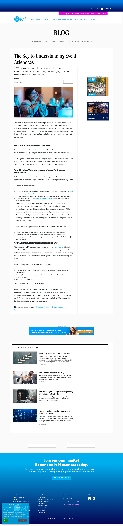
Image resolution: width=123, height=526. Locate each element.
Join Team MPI (42, 508)
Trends (62, 41)
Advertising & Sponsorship (45, 499)
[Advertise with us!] (61, 331)
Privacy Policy (41, 510)
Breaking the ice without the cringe (52, 372)
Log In (67, 14)
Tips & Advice (74, 41)
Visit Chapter (101, 13)
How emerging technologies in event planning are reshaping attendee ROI (56, 392)
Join (32, 19)
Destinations (87, 41)
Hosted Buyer (41, 503)
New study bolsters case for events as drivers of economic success (55, 412)
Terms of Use (41, 512)
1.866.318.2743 (107, 9)
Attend (54, 19)
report (33, 150)
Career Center (41, 495)
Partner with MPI (65, 19)
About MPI (93, 19)
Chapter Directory (43, 501)
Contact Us (94, 9)
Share (67, 82)
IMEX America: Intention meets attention (54, 353)
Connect (45, 19)
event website (58, 247)
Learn (38, 19)
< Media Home (35, 41)
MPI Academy (41, 497)
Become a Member (61, 478)
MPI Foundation (80, 19)
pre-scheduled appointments (45, 198)
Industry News (50, 41)
